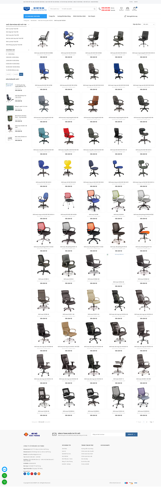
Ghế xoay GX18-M (68, 279)
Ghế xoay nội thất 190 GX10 (68, 182)
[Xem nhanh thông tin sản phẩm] (45, 48)
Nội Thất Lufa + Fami (67, 459)
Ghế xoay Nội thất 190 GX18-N (118, 53)
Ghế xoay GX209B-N (93, 411)
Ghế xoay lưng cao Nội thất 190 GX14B (118, 85)
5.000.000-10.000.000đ (12, 64)
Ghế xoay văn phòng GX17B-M (118, 247)
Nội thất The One (66, 454)
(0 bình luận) (46, 54)
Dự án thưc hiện (85, 461)
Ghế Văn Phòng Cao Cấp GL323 (20, 96)
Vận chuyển (91, 16)
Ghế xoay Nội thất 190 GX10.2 (143, 150)
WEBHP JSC (36, 483)
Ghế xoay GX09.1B (118, 214)
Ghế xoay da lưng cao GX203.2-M (43, 379)
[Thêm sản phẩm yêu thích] (42, 48)
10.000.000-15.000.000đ (13, 67)
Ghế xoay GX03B (93, 214)
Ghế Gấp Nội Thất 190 (12, 32)
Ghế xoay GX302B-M (143, 411)
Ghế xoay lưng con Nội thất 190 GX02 (93, 182)
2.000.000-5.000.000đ (12, 60)
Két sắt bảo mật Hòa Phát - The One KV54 (20, 116)
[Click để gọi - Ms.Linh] (5, 476)
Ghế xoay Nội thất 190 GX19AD (93, 53)
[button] (35, 16)
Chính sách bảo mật (86, 456)
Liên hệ (135, 1)
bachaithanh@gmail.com (34, 454)
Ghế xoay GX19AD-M (143, 279)
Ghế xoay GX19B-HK (43, 314)
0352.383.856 (105, 8)
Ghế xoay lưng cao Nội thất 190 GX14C (93, 85)
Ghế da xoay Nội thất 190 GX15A (68, 85)
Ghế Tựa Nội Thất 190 (12, 29)
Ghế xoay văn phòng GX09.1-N (68, 247)
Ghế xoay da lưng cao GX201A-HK (118, 314)
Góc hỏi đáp (84, 459)
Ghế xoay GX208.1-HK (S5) (21, 126)
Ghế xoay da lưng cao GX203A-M (93, 379)
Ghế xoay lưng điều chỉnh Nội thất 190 (43, 150)
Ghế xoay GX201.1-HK (68, 314)
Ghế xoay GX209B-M (68, 411)
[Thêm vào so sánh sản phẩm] (48, 48)
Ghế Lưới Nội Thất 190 (12, 41)
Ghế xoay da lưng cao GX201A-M (143, 314)
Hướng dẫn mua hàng (64, 16)
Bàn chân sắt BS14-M (20, 136)
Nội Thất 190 (65, 456)
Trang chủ (52, 16)
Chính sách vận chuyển (87, 451)
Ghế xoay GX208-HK (43, 411)
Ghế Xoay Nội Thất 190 (12, 35)
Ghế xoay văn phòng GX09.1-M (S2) (43, 247)
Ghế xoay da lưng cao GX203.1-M (143, 346)
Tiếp (151, 422)
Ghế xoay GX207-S (118, 379)
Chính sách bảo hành (87, 454)
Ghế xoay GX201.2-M (93, 314)
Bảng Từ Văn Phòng (67, 461)
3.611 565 (38, 457)
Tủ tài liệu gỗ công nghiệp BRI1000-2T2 (20, 85)
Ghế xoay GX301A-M (118, 411)
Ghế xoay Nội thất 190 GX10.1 (43, 182)
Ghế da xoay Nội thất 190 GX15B (43, 85)
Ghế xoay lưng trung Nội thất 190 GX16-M (143, 53)
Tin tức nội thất (85, 464)
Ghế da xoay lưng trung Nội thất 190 (43, 117)
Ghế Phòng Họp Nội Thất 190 (14, 45)
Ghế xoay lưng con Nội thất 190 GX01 (118, 182)
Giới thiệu (64, 448)
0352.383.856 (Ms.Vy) (34, 459)
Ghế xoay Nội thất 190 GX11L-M (118, 150)
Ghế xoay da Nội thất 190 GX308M (43, 53)
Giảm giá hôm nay (132, 16)
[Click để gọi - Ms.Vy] (5, 482)
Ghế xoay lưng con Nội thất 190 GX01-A (143, 182)
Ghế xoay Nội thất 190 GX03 (68, 53)
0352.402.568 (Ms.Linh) (47, 459)
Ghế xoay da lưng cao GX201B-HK (43, 346)
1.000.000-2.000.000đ (12, 57)
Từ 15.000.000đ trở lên (12, 70)
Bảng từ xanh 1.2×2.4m (21, 106)
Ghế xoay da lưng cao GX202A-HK (93, 346)
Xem (21, 74)
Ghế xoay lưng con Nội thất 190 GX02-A (43, 214)
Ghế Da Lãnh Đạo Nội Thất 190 (14, 38)
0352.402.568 (105, 10)
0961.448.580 (27, 461)
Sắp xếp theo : (137, 24)
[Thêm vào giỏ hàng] (39, 48)
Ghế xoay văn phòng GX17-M (143, 247)
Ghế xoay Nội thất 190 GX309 (68, 214)
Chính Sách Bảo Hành (79, 16)
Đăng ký (130, 434)
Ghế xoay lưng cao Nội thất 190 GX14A (143, 85)
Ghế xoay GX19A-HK (118, 282)
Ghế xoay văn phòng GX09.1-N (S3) (93, 247)
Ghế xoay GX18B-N (43, 279)
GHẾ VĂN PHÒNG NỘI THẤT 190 (16, 25)
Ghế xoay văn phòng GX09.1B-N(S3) (143, 214)
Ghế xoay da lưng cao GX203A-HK (68, 379)
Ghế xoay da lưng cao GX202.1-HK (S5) (68, 346)
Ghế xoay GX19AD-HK (93, 279)
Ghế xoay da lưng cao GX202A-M (118, 346)
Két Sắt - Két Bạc (66, 464)
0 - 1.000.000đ (10, 54)
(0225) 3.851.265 (30, 457)
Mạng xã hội (26, 471)
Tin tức (131, 1)
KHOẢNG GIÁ (10, 50)
